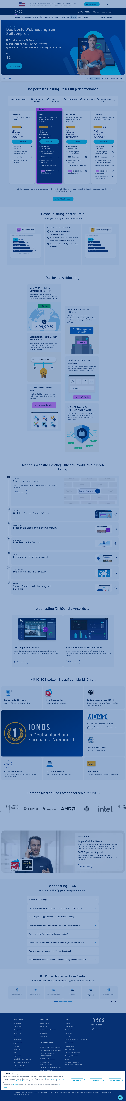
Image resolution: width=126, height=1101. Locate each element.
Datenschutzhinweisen (21, 1080)
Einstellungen (44, 1078)
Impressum (5, 1087)
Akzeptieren (15, 1084)
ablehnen (61, 1080)
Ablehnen (96, 1080)
